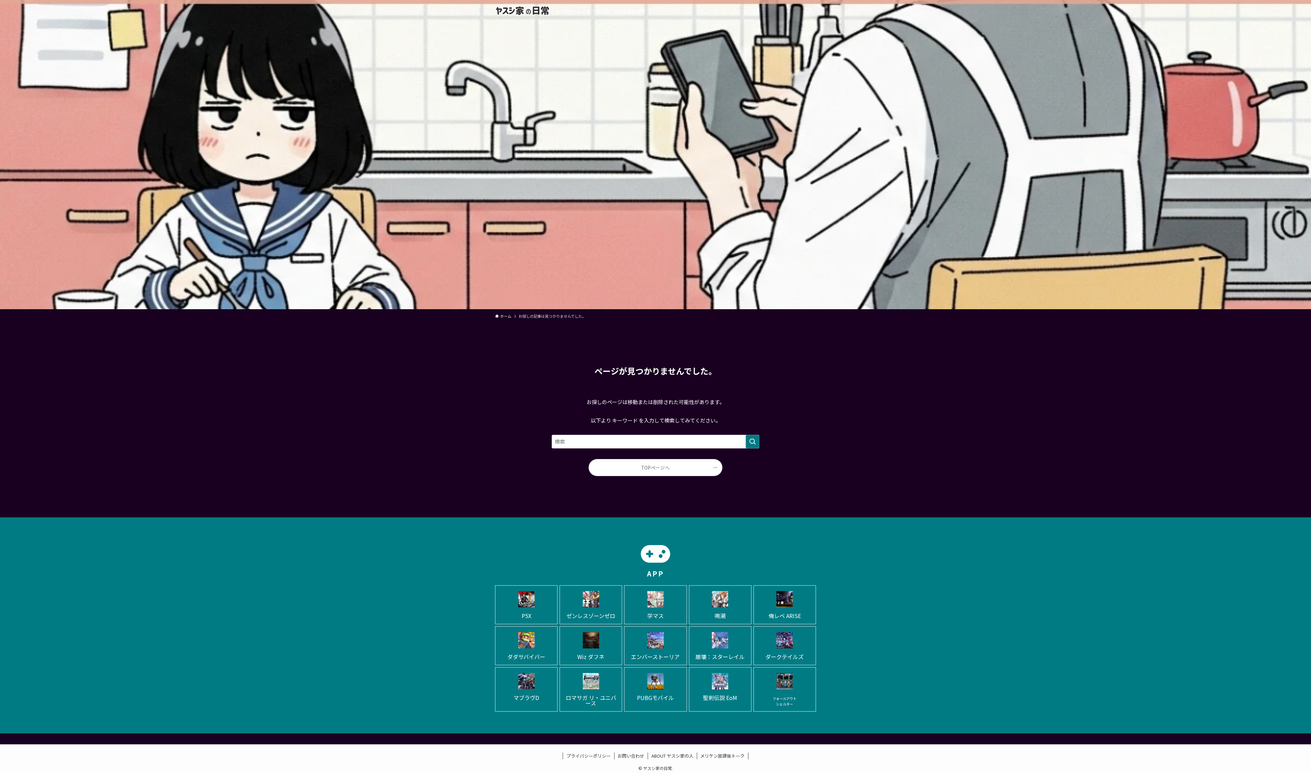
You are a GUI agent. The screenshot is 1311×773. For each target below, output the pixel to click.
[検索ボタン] (808, 11)
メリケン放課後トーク (722, 756)
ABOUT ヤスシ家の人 (672, 756)
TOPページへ (655, 467)
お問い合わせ (631, 756)
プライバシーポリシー (588, 756)
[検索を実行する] (752, 441)
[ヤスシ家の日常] (522, 10)
